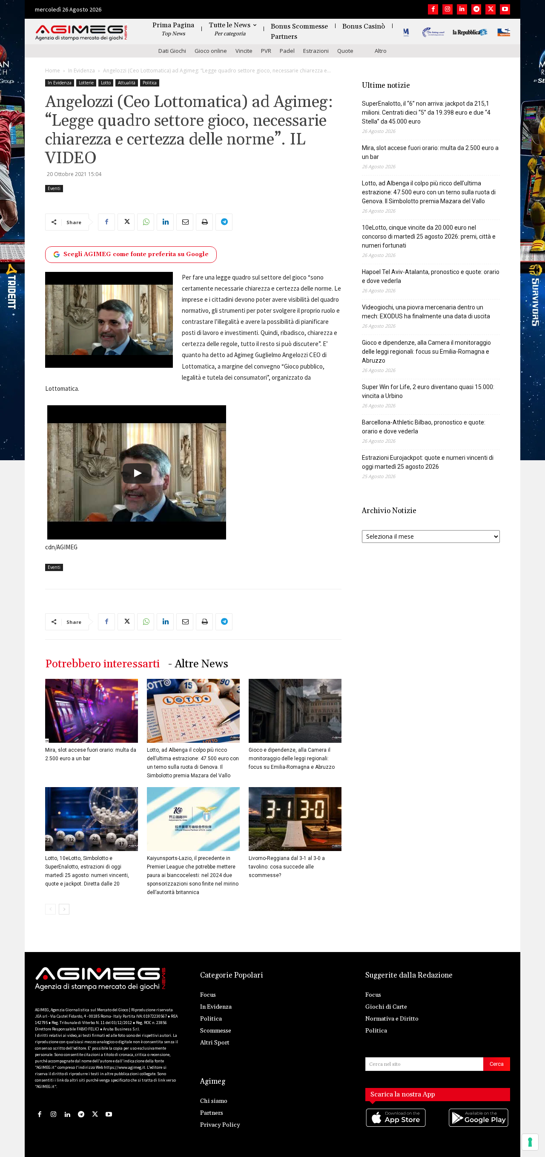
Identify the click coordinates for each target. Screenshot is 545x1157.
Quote (345, 51)
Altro (381, 51)
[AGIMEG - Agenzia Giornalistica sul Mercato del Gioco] (81, 33)
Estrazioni (316, 51)
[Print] (204, 222)
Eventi (54, 188)
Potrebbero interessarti (102, 664)
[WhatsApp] (145, 222)
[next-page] (64, 909)
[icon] (396, 1126)
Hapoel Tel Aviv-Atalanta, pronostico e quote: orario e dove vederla (430, 276)
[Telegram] (476, 9)
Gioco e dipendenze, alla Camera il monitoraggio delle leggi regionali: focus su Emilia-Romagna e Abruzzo (292, 758)
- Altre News (198, 664)
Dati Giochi (172, 51)
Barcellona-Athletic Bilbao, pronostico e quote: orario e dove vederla (423, 427)
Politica (150, 83)
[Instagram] (447, 9)
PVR (266, 51)
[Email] (184, 222)
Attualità (126, 83)
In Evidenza (81, 70)
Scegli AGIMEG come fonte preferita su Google (136, 254)
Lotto (106, 83)
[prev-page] (50, 909)
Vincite (243, 51)
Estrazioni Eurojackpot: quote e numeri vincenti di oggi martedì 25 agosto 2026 (427, 462)
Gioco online (211, 51)
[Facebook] (433, 9)
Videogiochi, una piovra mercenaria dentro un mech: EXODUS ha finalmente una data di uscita (426, 312)
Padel (287, 51)
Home (52, 70)
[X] (490, 9)
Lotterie (86, 83)
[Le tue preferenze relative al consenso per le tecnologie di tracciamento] (530, 1142)
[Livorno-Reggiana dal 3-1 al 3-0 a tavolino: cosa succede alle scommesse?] (295, 819)
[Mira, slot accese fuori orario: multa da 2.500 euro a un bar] (91, 711)
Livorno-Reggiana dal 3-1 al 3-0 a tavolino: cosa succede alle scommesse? (287, 866)
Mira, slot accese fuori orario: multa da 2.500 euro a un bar (430, 152)
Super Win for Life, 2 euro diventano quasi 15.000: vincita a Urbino (428, 391)
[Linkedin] (462, 9)
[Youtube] (505, 9)
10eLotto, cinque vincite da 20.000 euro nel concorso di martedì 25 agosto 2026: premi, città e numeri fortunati (429, 236)
